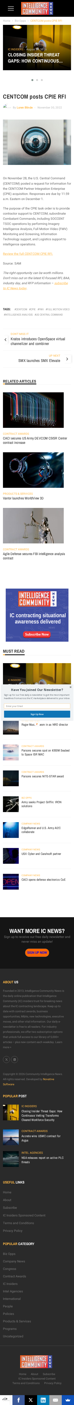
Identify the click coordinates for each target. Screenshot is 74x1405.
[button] (37, 689)
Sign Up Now (36, 714)
